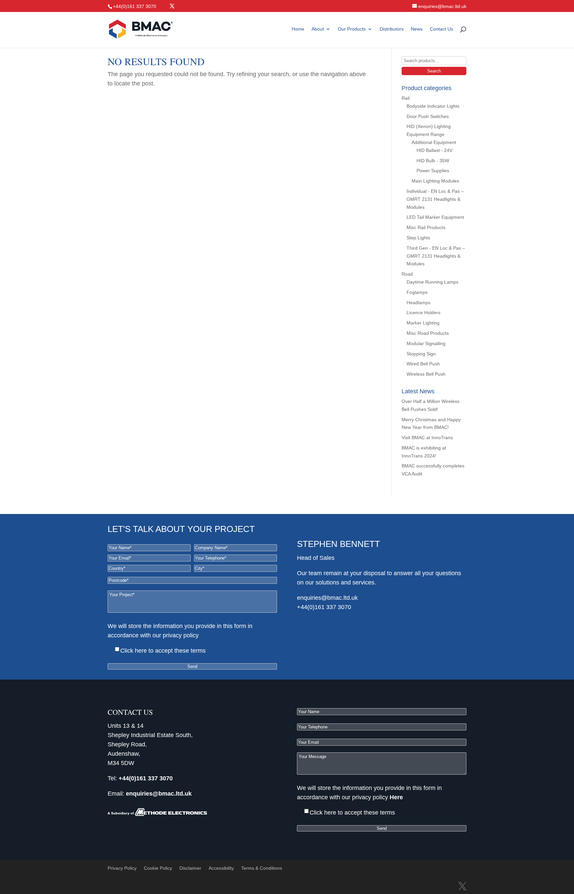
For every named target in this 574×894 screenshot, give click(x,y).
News (417, 29)
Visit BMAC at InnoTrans (427, 437)
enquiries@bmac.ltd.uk (327, 597)
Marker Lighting (423, 322)
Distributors (392, 29)
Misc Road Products (428, 333)
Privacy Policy (122, 868)
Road (407, 274)
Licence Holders (423, 312)
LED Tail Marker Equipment (435, 217)
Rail (406, 98)
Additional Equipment (434, 142)
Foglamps (417, 292)
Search (434, 70)
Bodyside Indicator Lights (433, 106)
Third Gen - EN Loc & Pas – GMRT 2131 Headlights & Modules (436, 256)
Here (206, 635)
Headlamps (418, 302)
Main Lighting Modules (435, 181)
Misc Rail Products (426, 227)
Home (298, 29)
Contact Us (441, 29)
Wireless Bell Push (426, 374)
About (318, 29)
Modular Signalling (426, 343)
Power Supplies (433, 170)
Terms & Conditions (261, 868)
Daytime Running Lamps (432, 282)
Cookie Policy (158, 868)
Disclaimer (190, 868)
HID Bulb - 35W (433, 160)
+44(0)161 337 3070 (324, 607)
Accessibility (221, 868)
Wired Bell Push (423, 363)
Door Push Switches (428, 116)
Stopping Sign (421, 353)
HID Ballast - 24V (434, 150)
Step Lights (418, 237)
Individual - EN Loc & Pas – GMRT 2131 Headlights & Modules (435, 199)
